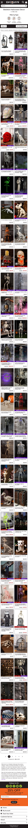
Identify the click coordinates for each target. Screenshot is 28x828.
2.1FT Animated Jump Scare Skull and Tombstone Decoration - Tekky (20, 172)
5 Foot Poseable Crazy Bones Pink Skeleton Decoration (20, 76)
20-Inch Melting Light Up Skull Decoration (20, 269)
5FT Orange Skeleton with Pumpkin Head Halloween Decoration (6, 244)
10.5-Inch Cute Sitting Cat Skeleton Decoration (6, 99)
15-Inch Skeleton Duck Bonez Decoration (7, 508)
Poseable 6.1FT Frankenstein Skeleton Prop (6, 292)
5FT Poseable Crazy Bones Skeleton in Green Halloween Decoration (7, 532)
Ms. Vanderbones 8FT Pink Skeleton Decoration (20, 316)
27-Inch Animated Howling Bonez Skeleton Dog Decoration (6, 556)
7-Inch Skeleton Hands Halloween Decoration (5, 726)
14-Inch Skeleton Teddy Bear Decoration (20, 556)
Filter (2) (4, 26)
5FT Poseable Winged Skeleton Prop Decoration (20, 678)
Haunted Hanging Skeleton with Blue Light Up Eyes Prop (20, 436)
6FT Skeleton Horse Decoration (5, 76)
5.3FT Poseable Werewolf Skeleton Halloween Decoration (6, 460)
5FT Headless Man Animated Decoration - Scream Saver (7, 436)
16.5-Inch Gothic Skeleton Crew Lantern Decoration (6, 51)
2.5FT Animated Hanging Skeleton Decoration (20, 363)
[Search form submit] (25, 6)
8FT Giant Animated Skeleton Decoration (20, 124)
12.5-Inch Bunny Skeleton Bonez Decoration (6, 412)
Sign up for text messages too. (10, 799)
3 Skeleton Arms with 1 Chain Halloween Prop (20, 532)
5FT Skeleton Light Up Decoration (19, 484)
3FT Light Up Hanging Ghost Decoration (20, 460)
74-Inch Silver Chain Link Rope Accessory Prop (20, 508)
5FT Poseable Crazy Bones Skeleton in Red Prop (20, 412)
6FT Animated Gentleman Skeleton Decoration (6, 581)
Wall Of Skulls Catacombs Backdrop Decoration (6, 678)
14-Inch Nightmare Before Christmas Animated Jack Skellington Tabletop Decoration (6, 630)
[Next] (22, 756)
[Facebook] (7, 786)
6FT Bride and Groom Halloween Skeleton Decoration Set (19, 196)
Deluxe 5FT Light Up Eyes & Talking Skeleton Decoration (6, 340)
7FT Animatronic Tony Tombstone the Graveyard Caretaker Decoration (6, 364)
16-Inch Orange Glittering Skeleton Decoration (20, 581)
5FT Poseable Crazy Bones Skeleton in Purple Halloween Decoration (21, 605)
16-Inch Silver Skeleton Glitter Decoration (21, 292)
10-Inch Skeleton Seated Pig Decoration (20, 220)
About (3, 820)
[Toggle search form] (23, 2)
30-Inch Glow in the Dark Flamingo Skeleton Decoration (6, 196)
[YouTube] (17, 786)
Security (3, 823)
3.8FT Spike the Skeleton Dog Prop (20, 148)
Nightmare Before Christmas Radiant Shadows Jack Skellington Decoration (6, 388)
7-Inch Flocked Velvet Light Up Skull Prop (6, 148)
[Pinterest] (10, 786)
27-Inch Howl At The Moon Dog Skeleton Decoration (20, 244)
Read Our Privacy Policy (14, 804)
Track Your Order (8, 813)
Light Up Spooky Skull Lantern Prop (5, 316)
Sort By (21, 26)
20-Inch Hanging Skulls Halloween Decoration (19, 702)
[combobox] (13, 6)
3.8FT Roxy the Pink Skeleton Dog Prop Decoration (7, 604)
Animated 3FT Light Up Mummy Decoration (19, 750)
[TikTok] (20, 786)
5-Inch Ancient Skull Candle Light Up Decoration (6, 269)
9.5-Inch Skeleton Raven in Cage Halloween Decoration (20, 654)
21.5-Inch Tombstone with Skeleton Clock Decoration (20, 629)
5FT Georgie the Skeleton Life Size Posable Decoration (7, 171)
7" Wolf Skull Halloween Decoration (20, 726)
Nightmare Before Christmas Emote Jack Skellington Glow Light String (7, 702)
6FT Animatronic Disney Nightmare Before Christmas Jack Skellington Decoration (20, 100)
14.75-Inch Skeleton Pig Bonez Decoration (6, 750)
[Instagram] (14, 786)
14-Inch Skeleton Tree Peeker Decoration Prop (7, 484)
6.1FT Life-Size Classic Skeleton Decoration (19, 340)
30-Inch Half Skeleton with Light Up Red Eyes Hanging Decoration (20, 51)
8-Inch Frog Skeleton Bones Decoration (6, 654)
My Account (6, 810)
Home (5, 807)
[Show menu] (2, 2)
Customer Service (6, 816)
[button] (26, 2)
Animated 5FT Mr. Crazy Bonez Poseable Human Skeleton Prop (19, 388)
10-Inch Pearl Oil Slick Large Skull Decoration (6, 124)
